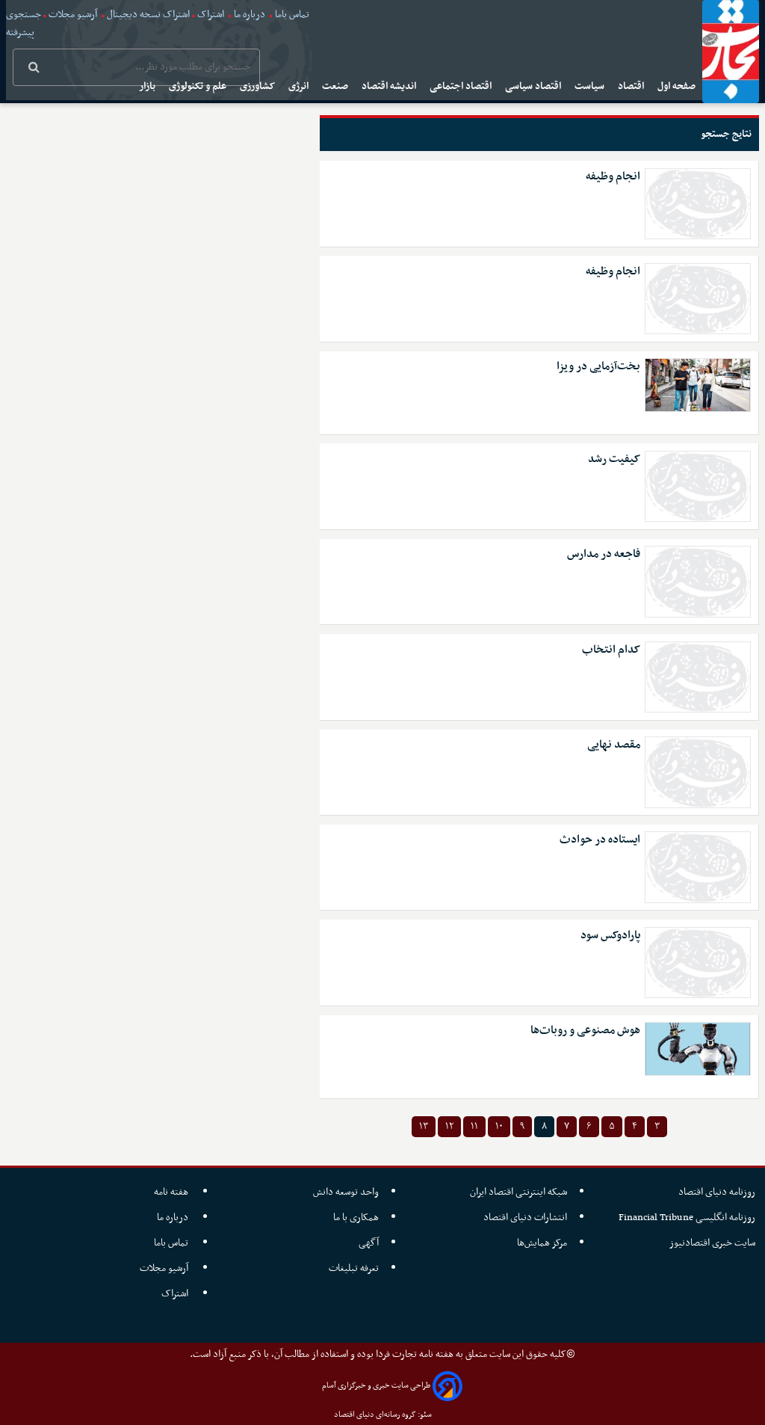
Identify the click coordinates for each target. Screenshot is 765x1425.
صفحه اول (677, 86)
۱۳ (423, 1126)
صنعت (336, 86)
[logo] (730, 51)
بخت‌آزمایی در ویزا (598, 366)
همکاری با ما (356, 1217)
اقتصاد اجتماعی (462, 86)
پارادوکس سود (610, 935)
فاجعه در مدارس (603, 554)
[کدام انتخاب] (698, 676)
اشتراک (210, 14)
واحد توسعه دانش (346, 1192)
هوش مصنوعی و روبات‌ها (585, 1030)
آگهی (369, 1243)
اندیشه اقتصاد (390, 86)
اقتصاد (632, 86)
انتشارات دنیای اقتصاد (525, 1217)
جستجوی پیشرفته (23, 23)
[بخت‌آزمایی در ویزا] (698, 385)
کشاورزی (258, 86)
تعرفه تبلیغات (354, 1268)
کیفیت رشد (614, 459)
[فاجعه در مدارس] (698, 581)
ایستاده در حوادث (600, 840)
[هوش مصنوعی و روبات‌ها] (698, 1049)
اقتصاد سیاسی (534, 86)
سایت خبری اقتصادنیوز (712, 1243)
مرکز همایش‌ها (542, 1243)
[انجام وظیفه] (698, 203)
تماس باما (292, 14)
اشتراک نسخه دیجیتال (147, 14)
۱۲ (449, 1126)
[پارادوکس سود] (698, 962)
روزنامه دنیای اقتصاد (716, 1192)
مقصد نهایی (613, 745)
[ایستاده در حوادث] (698, 866)
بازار (148, 86)
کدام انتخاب (611, 650)
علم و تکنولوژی (199, 86)
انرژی (299, 86)
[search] (34, 69)
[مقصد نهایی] (698, 771)
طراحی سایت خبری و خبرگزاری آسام (376, 1386)
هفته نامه (172, 1192)
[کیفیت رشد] (698, 486)
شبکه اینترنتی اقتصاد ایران (518, 1192)
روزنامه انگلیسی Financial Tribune (687, 1217)
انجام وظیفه (613, 176)
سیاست (590, 86)
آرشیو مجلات (72, 14)
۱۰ (499, 1126)
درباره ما (249, 14)
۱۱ (474, 1126)
